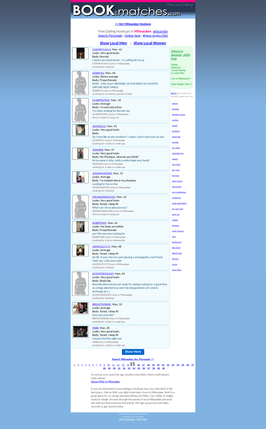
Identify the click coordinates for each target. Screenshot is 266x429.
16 (138, 365)
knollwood (176, 242)
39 (158, 368)
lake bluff (176, 248)
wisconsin (160, 31)
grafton (175, 120)
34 (134, 368)
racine (174, 264)
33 (129, 368)
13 (123, 365)
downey (175, 259)
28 (104, 368)
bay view (176, 170)
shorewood (176, 187)
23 (173, 365)
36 (144, 368)
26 (188, 365)
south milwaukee (179, 203)
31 (119, 368)
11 (113, 365)
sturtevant (176, 137)
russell (174, 126)
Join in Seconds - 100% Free (133, 419)
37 (148, 368)
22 (168, 365)
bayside (175, 142)
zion (174, 236)
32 (124, 368)
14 (128, 365)
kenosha (175, 109)
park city (176, 214)
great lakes (176, 270)
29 (109, 368)
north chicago (178, 231)
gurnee (175, 103)
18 (148, 365)
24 (178, 365)
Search (174, 93)
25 (183, 365)
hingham (175, 131)
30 (114, 368)
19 (153, 365)
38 (153, 368)
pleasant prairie (178, 114)
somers (175, 159)
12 (118, 365)
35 (139, 368)
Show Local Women (150, 43)
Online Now (132, 35)
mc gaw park (177, 209)
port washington (179, 192)
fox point (176, 148)
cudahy (175, 220)
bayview (175, 175)
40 (163, 368)
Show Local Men (113, 43)
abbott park (177, 253)
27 (192, 365)
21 (163, 365)
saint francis (177, 181)
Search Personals (110, 35)
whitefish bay (178, 153)
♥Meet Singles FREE (155, 35)
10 (108, 365)
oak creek (176, 164)
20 (158, 365)
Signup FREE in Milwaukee (105, 381)
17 (143, 365)
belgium (175, 225)
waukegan (176, 198)
